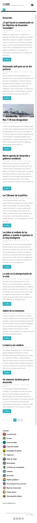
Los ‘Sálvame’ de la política (15, 195)
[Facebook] (20, 518)
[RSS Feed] (14, 518)
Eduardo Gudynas (6, 279)
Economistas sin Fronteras (8, 122)
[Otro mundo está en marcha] (13, 5)
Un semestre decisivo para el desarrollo (16, 381)
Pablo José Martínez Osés (7, 71)
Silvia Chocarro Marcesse (7, 30)
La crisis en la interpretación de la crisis (17, 275)
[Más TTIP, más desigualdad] (18, 117)
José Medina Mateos (6, 161)
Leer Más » (7, 59)
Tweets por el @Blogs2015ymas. (9, 503)
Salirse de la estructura (13, 310)
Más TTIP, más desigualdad (15, 119)
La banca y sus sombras (13, 345)
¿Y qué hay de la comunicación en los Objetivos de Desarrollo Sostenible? (18, 25)
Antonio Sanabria (6, 347)
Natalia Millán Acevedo (7, 198)
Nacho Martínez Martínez (8, 240)
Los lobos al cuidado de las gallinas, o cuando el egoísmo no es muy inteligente (18, 235)
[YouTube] (22, 518)
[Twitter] (17, 518)
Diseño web (28, 515)
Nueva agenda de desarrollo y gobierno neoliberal (16, 157)
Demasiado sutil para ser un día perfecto (17, 68)
